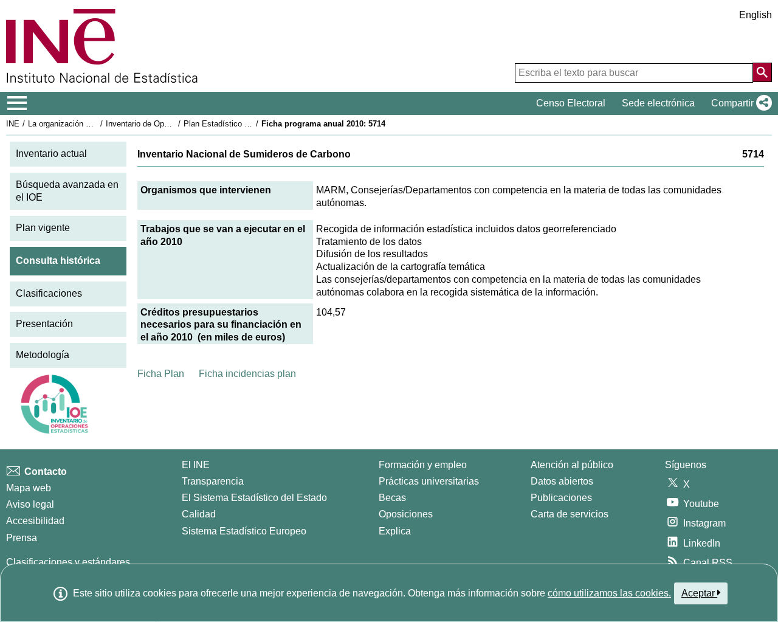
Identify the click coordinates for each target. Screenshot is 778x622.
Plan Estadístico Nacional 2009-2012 (249, 123)
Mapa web (28, 488)
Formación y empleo (423, 465)
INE (12, 123)
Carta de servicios (569, 514)
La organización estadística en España (96, 123)
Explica (395, 531)
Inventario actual (51, 153)
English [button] (755, 15)
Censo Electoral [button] (570, 103)
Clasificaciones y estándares (68, 562)
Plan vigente (43, 228)
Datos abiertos (562, 481)
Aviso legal (30, 504)
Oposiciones (406, 514)
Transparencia (213, 481)
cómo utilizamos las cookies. (609, 593)
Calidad (199, 514)
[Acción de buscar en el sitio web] (762, 72)
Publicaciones (561, 497)
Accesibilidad (35, 521)
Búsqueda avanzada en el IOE (67, 190)
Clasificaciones (49, 293)
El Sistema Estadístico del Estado (254, 497)
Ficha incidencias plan (247, 373)
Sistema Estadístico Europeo (244, 531)
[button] (739, 103)
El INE (196, 465)
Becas (392, 497)
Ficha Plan (160, 373)
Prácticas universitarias (429, 481)
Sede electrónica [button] (658, 103)
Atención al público (572, 465)
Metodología (42, 355)
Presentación (44, 324)
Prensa (21, 538)
